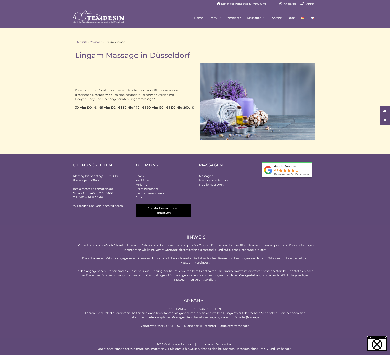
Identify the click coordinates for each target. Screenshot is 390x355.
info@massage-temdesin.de (93, 189)
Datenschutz (224, 344)
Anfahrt (277, 18)
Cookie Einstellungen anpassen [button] (163, 210)
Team (213, 18)
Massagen (254, 18)
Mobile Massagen (211, 184)
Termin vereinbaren (150, 193)
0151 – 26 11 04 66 (91, 197)
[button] (377, 343)
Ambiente (234, 18)
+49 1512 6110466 (101, 193)
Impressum (205, 344)
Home (198, 18)
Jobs (292, 18)
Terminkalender (147, 189)
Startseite (81, 41)
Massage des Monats (214, 180)
